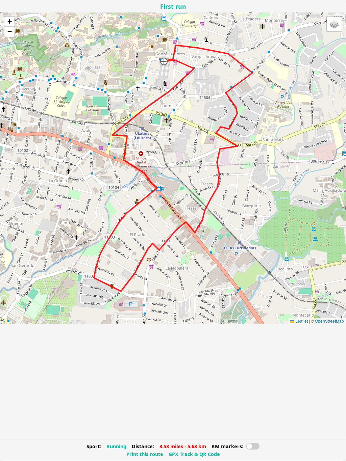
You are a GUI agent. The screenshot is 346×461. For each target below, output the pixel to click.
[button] (164, 61)
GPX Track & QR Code (194, 454)
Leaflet (301, 321)
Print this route (144, 454)
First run (173, 6)
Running (116, 446)
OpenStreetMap (329, 321)
